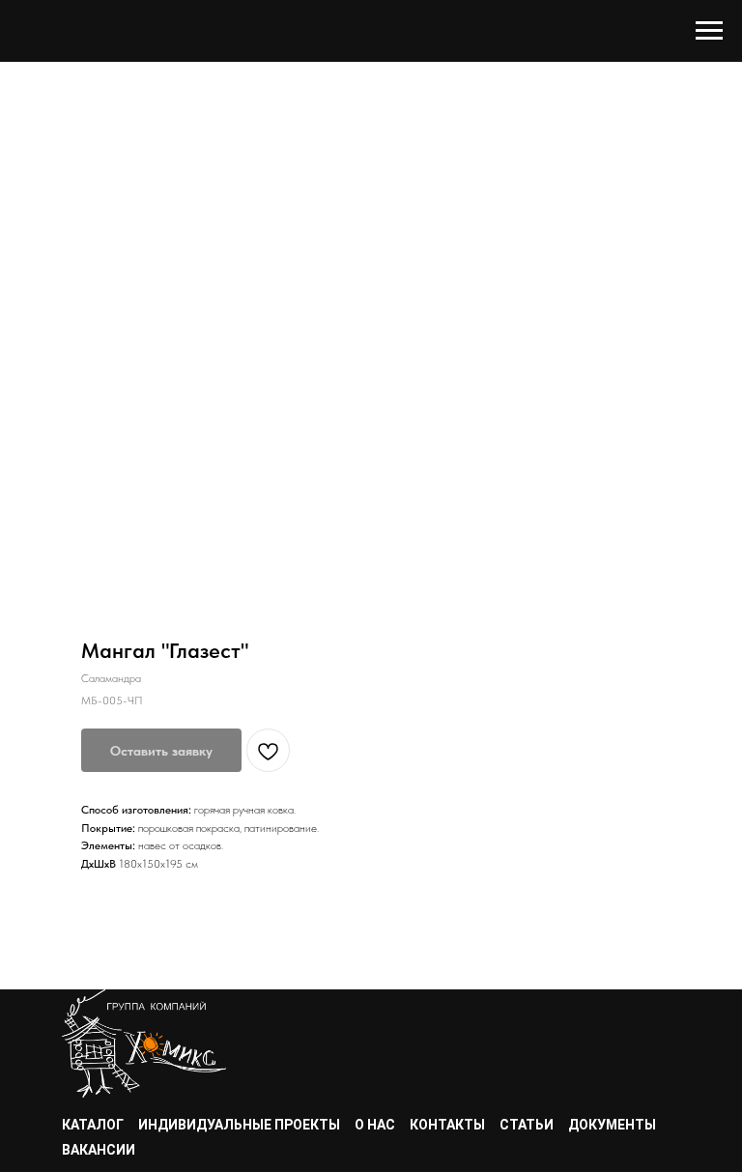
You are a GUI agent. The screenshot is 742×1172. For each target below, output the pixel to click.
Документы (612, 1124)
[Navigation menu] (709, 31)
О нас (375, 1124)
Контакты (447, 1124)
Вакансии (98, 1150)
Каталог (93, 1124)
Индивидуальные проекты (239, 1124)
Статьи (526, 1124)
